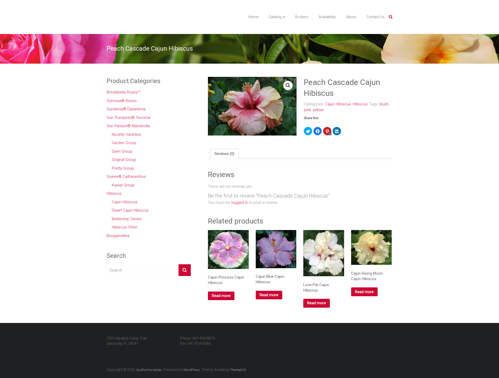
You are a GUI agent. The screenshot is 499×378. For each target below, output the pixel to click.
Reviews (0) (224, 153)
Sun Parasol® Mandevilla (128, 126)
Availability (327, 17)
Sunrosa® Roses (122, 100)
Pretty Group (123, 168)
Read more (221, 295)
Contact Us (375, 17)
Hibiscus (360, 104)
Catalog (275, 17)
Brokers (301, 17)
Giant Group (122, 151)
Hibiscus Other (124, 227)
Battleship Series (127, 219)
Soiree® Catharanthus (126, 176)
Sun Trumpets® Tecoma (128, 117)
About (351, 17)
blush (384, 104)
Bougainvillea (118, 235)
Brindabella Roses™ (123, 92)
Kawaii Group (123, 185)
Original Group (124, 159)
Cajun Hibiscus (338, 104)
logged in (239, 202)
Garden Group (124, 142)
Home (253, 17)
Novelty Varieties (126, 134)
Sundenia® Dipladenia (126, 109)
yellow (318, 109)
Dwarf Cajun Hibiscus (130, 210)
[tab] (225, 154)
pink (307, 109)
